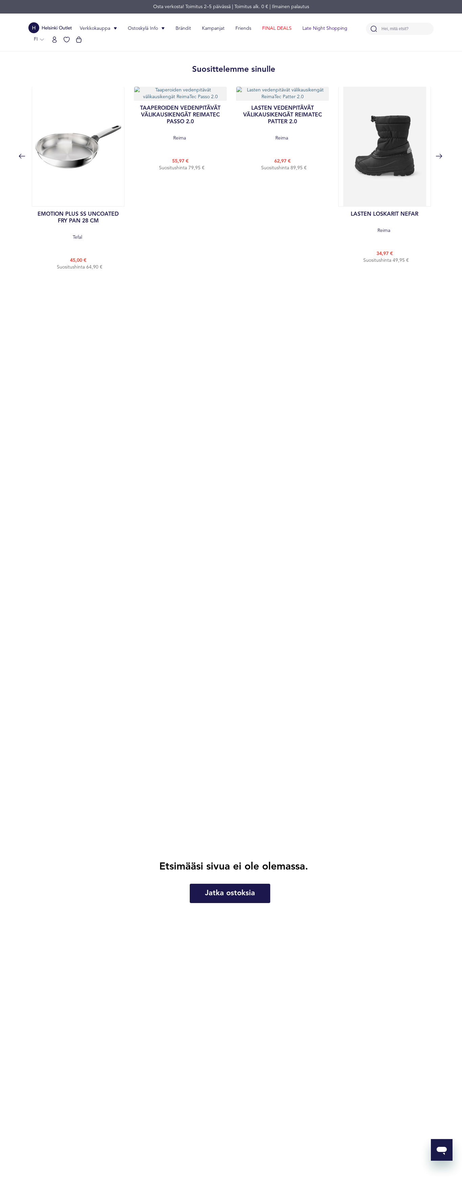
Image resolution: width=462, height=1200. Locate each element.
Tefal (78, 226)
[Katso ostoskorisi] (78, 39)
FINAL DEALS (277, 28)
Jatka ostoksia (230, 893)
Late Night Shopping (324, 28)
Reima (180, 123)
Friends (243, 28)
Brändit (183, 28)
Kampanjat (213, 28)
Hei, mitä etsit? (395, 29)
